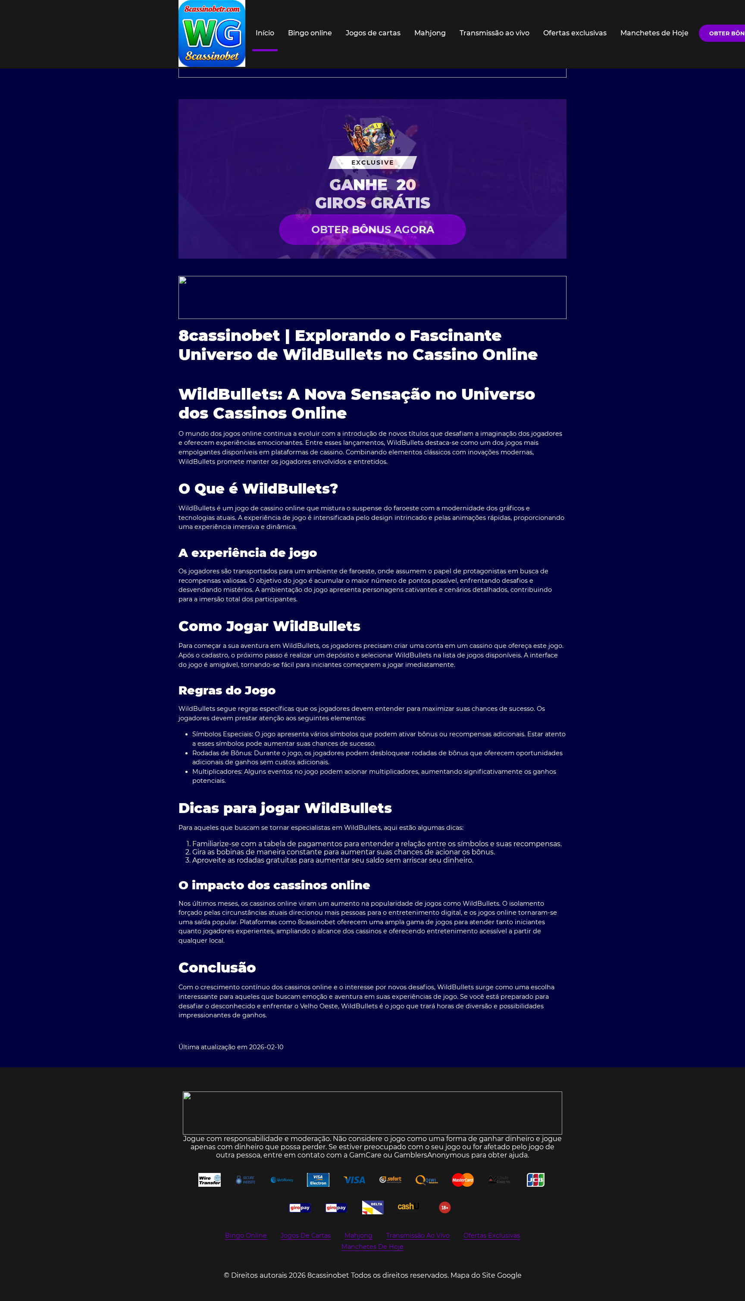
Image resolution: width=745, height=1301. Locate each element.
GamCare (365, 1155)
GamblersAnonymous (432, 1155)
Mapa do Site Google (486, 1275)
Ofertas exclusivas (575, 33)
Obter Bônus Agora (372, 229)
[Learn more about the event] (372, 297)
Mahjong (430, 33)
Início (265, 33)
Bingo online (310, 33)
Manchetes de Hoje (654, 33)
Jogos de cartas (373, 33)
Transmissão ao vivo (494, 33)
